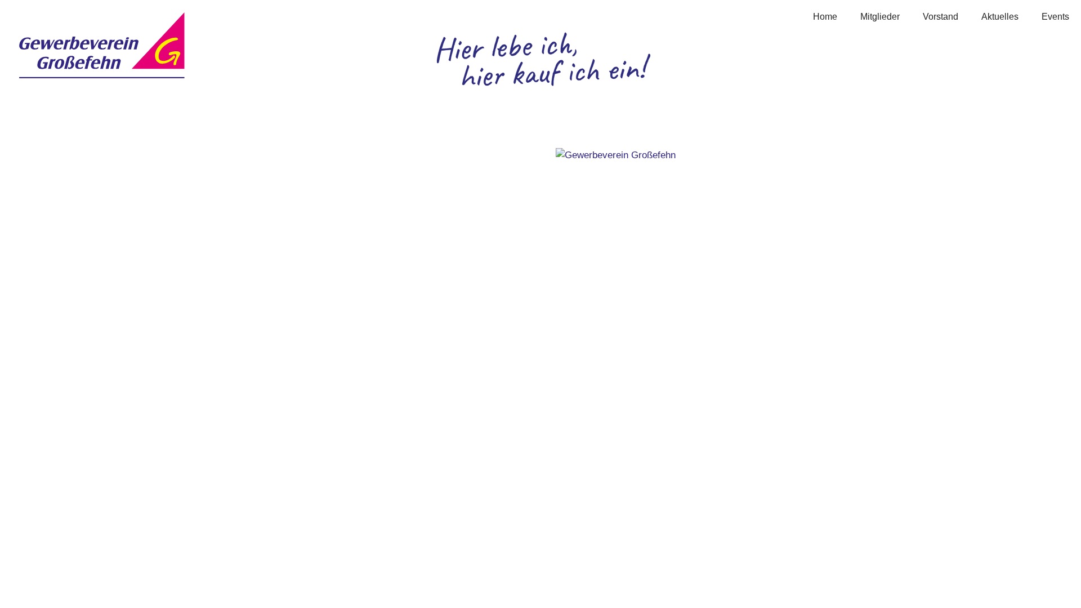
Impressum (323, 199)
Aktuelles (1000, 16)
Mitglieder (880, 16)
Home (825, 16)
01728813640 (93, 250)
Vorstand (940, 16)
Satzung (317, 228)
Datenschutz (326, 214)
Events (1055, 16)
